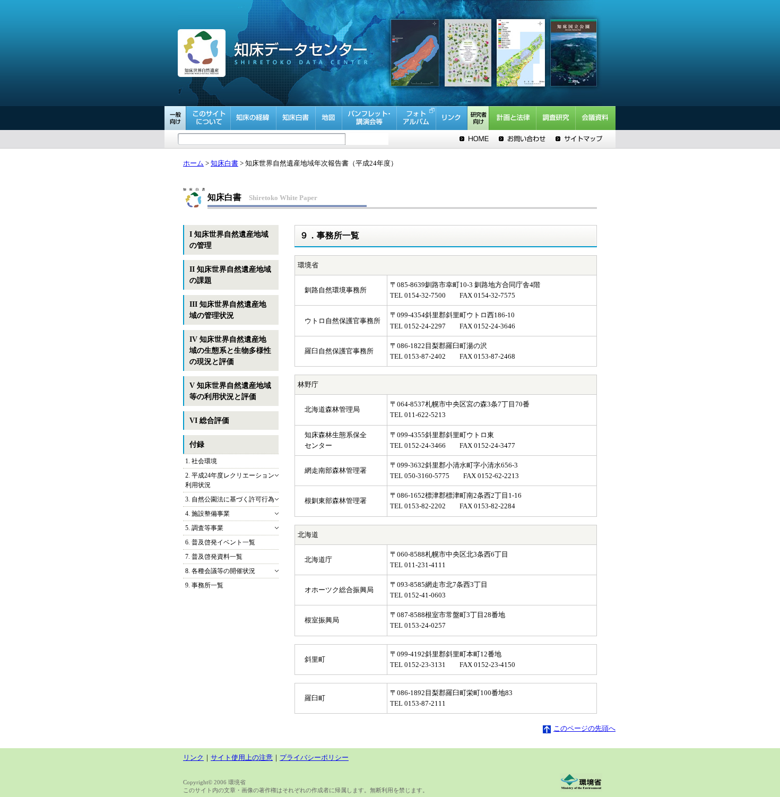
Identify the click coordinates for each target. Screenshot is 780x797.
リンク (193, 757)
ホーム (193, 163)
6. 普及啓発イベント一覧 (220, 542)
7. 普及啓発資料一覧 (213, 556)
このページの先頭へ (584, 728)
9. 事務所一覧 (204, 585)
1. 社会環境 (201, 461)
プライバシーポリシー (314, 757)
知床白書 (224, 163)
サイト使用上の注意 (242, 757)
